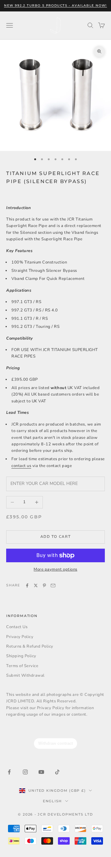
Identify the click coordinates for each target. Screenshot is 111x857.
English (52, 801)
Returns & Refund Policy (29, 646)
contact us (21, 466)
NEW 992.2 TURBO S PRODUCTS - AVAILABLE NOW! (55, 5)
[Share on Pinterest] (44, 585)
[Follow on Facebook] (9, 772)
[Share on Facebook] (27, 585)
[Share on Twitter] (35, 585)
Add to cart (55, 536)
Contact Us (16, 627)
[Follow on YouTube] (41, 772)
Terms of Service (22, 666)
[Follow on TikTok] (57, 772)
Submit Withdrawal (25, 675)
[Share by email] (53, 585)
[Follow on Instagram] (25, 772)
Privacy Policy (19, 637)
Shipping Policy (21, 656)
